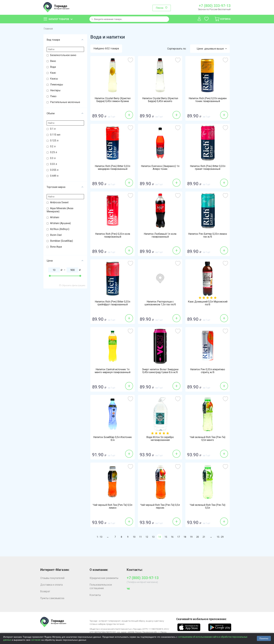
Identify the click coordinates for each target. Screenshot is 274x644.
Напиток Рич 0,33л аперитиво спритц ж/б (207, 371)
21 (204, 537)
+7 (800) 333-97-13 (214, 5)
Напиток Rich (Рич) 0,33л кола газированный (112, 235)
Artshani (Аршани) (60, 223)
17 (178, 537)
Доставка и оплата (51, 584)
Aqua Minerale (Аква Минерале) (60, 210)
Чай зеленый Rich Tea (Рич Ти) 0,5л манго (207, 439)
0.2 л (52, 146)
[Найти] (92, 19)
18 (185, 537)
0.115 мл (55, 134)
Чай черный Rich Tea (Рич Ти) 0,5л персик (160, 506)
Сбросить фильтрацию (73, 285)
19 (191, 537)
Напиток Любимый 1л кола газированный (160, 235)
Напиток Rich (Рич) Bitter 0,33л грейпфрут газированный (112, 303)
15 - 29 (220, 537)
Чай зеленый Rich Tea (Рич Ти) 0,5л (207, 506)
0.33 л (53, 164)
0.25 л (53, 152)
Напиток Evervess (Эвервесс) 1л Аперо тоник (160, 167)
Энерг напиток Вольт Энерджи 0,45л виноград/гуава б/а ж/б (160, 371)
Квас (53, 72)
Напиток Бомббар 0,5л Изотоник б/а (112, 439)
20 (197, 537)
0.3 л (52, 158)
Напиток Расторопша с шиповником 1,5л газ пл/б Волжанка (160, 304)
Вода (53, 66)
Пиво (53, 96)
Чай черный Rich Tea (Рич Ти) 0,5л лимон (112, 506)
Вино (53, 61)
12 (147, 537)
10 (134, 537)
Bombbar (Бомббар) (61, 240)
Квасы (54, 78)
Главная (48, 28)
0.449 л (54, 175)
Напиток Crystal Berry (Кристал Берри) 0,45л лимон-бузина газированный (112, 101)
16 (172, 537)
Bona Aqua (56, 246)
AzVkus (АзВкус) (59, 229)
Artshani (54, 217)
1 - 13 (99, 537)
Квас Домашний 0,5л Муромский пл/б (207, 303)
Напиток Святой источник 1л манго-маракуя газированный (112, 371)
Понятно (263, 638)
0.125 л (54, 140)
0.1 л (52, 128)
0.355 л (54, 169)
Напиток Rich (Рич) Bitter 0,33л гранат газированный (207, 167)
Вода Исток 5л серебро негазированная (160, 439)
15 (166, 537)
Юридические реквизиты (104, 578)
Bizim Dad (56, 234)
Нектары (55, 90)
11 (140, 537)
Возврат (45, 591)
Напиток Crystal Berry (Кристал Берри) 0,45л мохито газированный (160, 101)
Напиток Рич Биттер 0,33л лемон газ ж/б (207, 235)
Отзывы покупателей (52, 578)
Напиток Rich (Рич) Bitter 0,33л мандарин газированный (112, 167)
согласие (36, 640)
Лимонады (56, 84)
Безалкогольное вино (63, 55)
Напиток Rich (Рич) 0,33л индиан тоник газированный (208, 100)
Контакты (95, 595)
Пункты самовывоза (52, 598)
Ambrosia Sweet (59, 202)
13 (153, 537)
